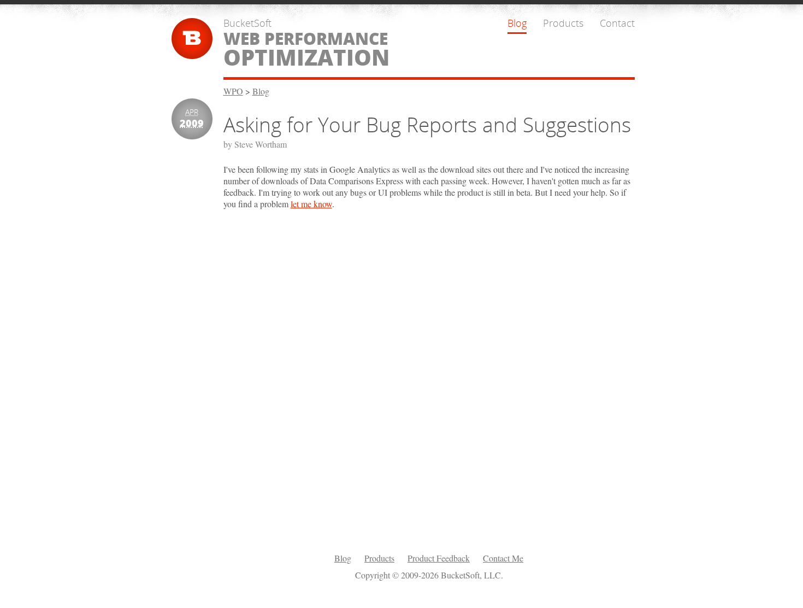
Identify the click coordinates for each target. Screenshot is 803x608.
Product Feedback (439, 558)
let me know (311, 203)
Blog (517, 23)
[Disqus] (429, 380)
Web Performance (306, 49)
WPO (233, 91)
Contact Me (503, 558)
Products (563, 23)
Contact (617, 23)
